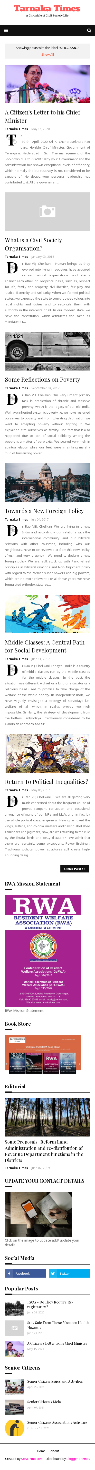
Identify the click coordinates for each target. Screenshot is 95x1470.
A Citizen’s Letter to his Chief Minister (42, 116)
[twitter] (69, 1273)
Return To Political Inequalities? (46, 781)
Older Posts (73, 869)
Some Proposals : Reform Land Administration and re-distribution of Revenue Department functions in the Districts (44, 1151)
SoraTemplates (32, 1459)
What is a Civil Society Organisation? (33, 244)
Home (41, 1451)
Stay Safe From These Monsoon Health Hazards (58, 1325)
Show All (47, 54)
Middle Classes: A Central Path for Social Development (45, 646)
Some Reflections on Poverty (42, 379)
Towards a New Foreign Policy (44, 511)
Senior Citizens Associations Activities (57, 1422)
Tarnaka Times (16, 129)
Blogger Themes (78, 1459)
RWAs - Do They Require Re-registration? (50, 1304)
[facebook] (25, 1273)
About (54, 1451)
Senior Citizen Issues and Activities (55, 1381)
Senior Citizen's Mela (44, 1402)
